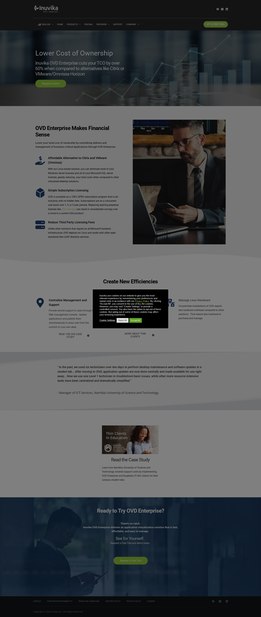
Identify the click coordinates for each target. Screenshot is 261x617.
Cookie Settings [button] (107, 320)
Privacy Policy (142, 301)
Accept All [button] (135, 320)
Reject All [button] (122, 320)
